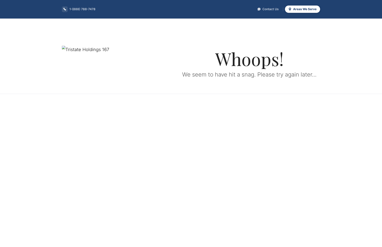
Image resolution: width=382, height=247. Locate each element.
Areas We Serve (304, 9)
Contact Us (270, 9)
